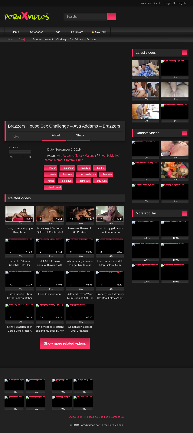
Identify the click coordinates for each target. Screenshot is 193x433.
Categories (36, 31)
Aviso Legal (76, 416)
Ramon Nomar (53, 160)
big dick (85, 168)
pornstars (85, 180)
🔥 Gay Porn (98, 31)
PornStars (77, 31)
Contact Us (117, 416)
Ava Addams (65, 155)
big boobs (69, 168)
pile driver (67, 180)
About (55, 135)
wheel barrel (54, 187)
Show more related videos (65, 343)
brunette (107, 174)
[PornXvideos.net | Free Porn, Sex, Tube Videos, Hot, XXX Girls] (30, 16)
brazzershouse (88, 174)
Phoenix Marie (108, 155)
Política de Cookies (96, 416)
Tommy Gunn (74, 160)
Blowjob (23, 39)
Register (183, 3)
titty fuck (102, 180)
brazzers (68, 174)
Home (15, 31)
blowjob (52, 174)
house (51, 180)
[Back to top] (181, 421)
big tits (101, 168)
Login (168, 3)
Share (79, 135)
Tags (57, 31)
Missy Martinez (86, 155)
